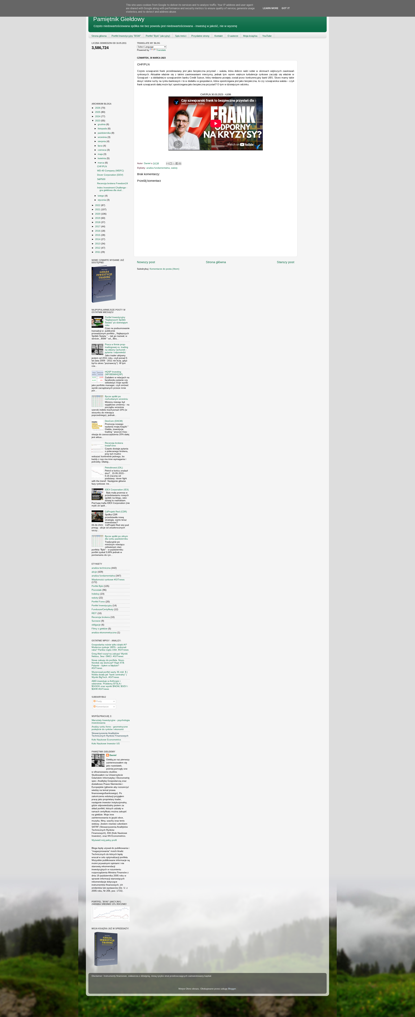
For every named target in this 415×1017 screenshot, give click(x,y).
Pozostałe (97, 590)
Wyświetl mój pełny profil (104, 840)
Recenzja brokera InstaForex (114, 444)
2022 (98, 205)
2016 (98, 231)
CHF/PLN (102, 166)
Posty (98, 701)
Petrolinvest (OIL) (114, 467)
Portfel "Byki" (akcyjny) (158, 35)
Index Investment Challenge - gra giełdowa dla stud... (112, 188)
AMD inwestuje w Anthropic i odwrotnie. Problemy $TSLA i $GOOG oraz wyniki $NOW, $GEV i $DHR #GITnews (110, 685)
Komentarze (102, 706)
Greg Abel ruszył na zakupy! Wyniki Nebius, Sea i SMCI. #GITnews (110, 655)
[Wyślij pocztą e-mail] (167, 163)
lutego (101, 196)
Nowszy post (146, 262)
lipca (100, 146)
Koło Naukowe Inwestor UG (106, 743)
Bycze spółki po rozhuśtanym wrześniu (116, 397)
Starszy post (285, 262)
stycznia (102, 200)
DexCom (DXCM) (114, 421)
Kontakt (218, 35)
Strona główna (99, 35)
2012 (98, 248)
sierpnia (102, 141)
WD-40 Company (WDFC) (110, 170)
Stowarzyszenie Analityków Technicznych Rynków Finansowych (110, 734)
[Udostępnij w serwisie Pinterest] (180, 163)
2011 (98, 252)
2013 (98, 243)
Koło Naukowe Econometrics (106, 739)
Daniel (112, 755)
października (104, 133)
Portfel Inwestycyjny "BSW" (126, 35)
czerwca (102, 150)
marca (101, 163)
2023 (98, 120)
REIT (94, 613)
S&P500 (101, 179)
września (102, 137)
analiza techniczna (101, 568)
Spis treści (180, 35)
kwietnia (102, 158)
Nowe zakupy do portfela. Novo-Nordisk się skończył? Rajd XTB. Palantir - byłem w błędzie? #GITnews (108, 664)
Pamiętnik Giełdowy (118, 19)
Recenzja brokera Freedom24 (112, 183)
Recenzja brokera (101, 617)
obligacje (96, 625)
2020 (98, 214)
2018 (98, 222)
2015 (98, 235)
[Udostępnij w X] (173, 163)
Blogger (232, 989)
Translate (161, 50)
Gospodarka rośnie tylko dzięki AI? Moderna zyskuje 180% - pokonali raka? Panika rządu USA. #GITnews (110, 647)
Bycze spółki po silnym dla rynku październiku (116, 537)
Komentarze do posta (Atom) (164, 269)
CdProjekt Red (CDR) (116, 511)
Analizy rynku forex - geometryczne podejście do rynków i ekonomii (110, 728)
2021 (98, 209)
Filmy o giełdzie (99, 628)
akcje (94, 572)
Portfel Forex (98, 601)
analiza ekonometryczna (104, 632)
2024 (98, 116)
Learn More (270, 8)
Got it (286, 8)
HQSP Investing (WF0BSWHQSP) (114, 373)
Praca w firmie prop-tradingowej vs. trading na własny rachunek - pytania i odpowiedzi (116, 348)
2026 (98, 108)
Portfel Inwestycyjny (102, 605)
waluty (174, 168)
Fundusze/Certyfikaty (102, 609)
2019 (98, 218)
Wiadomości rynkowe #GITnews (108, 579)
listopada (103, 128)
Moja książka (250, 35)
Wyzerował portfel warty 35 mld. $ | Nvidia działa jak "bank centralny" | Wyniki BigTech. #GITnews (110, 674)
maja (100, 154)
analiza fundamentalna (158, 168)
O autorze (233, 35)
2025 (98, 112)
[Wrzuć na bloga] (170, 163)
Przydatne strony (200, 35)
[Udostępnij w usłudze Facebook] (176, 163)
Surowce (96, 621)
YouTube (267, 35)
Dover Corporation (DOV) (110, 175)
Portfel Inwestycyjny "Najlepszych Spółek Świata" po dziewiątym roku (116, 321)
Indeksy (96, 594)
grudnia (102, 124)
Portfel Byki (97, 586)
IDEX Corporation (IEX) (117, 489)
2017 (98, 226)
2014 (98, 239)
